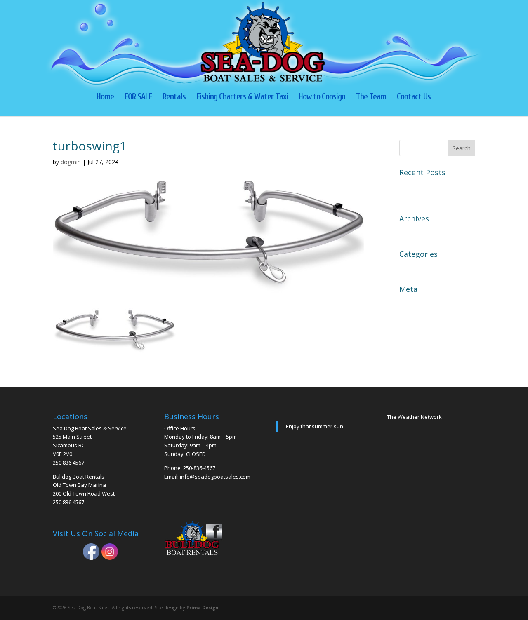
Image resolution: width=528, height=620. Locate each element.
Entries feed (417, 316)
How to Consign (322, 97)
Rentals (174, 97)
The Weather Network (414, 416)
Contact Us (414, 97)
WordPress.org (422, 345)
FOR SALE (138, 97)
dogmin (71, 162)
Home (105, 97)
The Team (371, 97)
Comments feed (423, 331)
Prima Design (202, 607)
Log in (409, 302)
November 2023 (424, 231)
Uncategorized (422, 267)
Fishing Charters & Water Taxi (242, 97)
